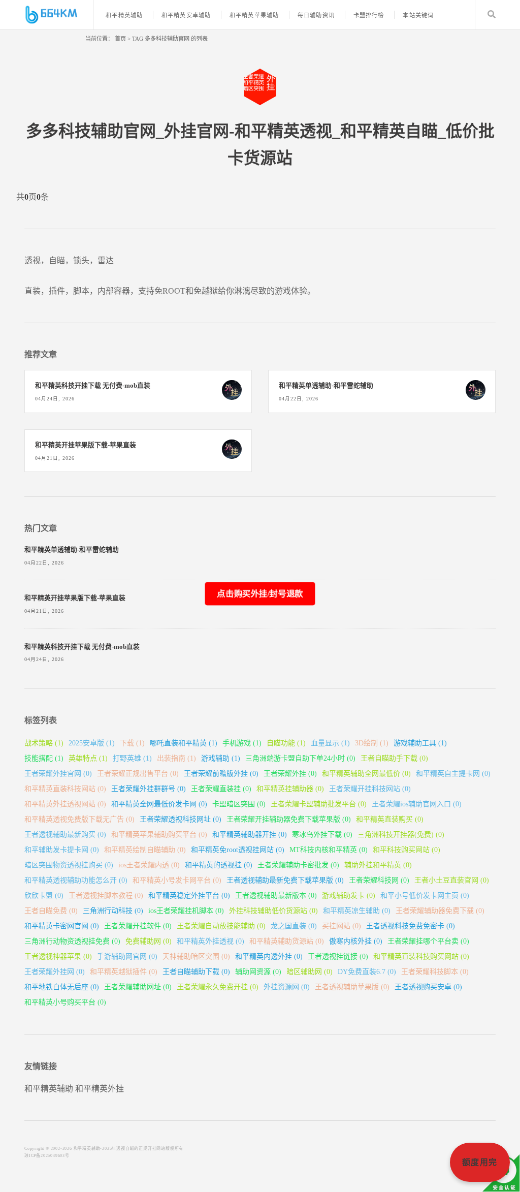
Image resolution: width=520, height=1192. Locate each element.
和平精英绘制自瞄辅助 (145, 850)
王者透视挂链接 (338, 956)
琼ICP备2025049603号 (47, 1155)
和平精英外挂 (99, 1088)
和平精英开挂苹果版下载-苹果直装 (85, 445)
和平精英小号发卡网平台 (177, 880)
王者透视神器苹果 (58, 956)
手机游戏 (242, 743)
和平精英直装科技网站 (65, 789)
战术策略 (43, 743)
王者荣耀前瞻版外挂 (221, 773)
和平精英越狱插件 (123, 972)
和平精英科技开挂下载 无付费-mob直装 (92, 385)
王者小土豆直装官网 (451, 880)
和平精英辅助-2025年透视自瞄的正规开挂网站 (120, 1148)
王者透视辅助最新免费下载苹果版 (285, 880)
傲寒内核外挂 (355, 941)
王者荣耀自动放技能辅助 (221, 926)
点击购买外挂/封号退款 (260, 593)
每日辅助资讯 (316, 15)
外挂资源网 (287, 987)
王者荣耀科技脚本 (435, 972)
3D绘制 (371, 743)
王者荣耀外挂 (290, 773)
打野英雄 (132, 758)
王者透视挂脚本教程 (106, 895)
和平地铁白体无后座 (61, 987)
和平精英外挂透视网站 (65, 804)
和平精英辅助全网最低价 (366, 773)
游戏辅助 (220, 758)
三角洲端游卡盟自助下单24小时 (300, 758)
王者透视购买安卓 (428, 987)
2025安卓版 (92, 743)
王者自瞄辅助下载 (196, 972)
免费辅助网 (148, 941)
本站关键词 (418, 15)
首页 (120, 39)
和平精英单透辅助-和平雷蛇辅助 (326, 385)
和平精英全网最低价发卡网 (159, 804)
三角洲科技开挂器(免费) (401, 834)
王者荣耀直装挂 (221, 789)
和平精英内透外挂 (269, 956)
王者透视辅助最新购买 (65, 834)
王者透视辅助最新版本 (276, 895)
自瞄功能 (286, 743)
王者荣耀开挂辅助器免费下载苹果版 (288, 819)
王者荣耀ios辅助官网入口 (417, 804)
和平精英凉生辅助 (357, 911)
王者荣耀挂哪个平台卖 (428, 941)
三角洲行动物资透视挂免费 (72, 941)
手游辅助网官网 (127, 956)
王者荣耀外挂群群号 (148, 789)
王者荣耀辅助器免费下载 (440, 911)
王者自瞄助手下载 (394, 758)
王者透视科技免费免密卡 (410, 926)
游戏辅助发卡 (348, 895)
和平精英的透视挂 (218, 865)
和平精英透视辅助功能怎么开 (75, 880)
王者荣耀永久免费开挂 (217, 987)
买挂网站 (341, 926)
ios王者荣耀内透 (149, 865)
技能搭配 (43, 758)
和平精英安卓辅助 (186, 15)
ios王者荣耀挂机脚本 (186, 911)
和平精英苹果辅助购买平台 (159, 834)
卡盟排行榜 (368, 15)
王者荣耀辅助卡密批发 (298, 865)
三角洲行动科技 (113, 911)
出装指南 (176, 758)
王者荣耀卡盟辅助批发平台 (319, 804)
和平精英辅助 (124, 15)
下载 (132, 743)
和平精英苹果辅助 (254, 15)
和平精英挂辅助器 (290, 789)
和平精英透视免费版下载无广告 (79, 819)
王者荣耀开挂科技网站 (370, 789)
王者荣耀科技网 (379, 880)
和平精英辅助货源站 (286, 941)
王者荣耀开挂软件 (138, 926)
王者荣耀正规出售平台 (138, 773)
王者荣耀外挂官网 (58, 773)
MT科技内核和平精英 (328, 850)
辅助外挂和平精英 (378, 865)
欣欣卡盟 (43, 895)
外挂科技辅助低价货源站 (273, 911)
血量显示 (330, 743)
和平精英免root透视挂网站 (237, 850)
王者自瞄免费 (51, 911)
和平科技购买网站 (406, 850)
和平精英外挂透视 (210, 941)
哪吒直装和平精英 (183, 743)
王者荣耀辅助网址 (138, 987)
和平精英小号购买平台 (65, 1002)
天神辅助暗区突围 (196, 956)
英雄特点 (88, 758)
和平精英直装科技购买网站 (421, 956)
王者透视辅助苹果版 (352, 987)
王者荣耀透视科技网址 (180, 819)
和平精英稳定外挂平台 (189, 895)
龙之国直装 (294, 926)
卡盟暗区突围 (239, 804)
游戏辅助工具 (420, 743)
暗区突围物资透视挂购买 (68, 865)
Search (491, 14)
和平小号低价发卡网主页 (424, 895)
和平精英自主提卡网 (453, 773)
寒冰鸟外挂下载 (322, 834)
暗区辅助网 (309, 972)
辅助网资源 (258, 972)
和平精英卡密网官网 (61, 926)
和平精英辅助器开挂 (249, 834)
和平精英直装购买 (390, 819)
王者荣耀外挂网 (54, 972)
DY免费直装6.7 (367, 972)
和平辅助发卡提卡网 (61, 850)
